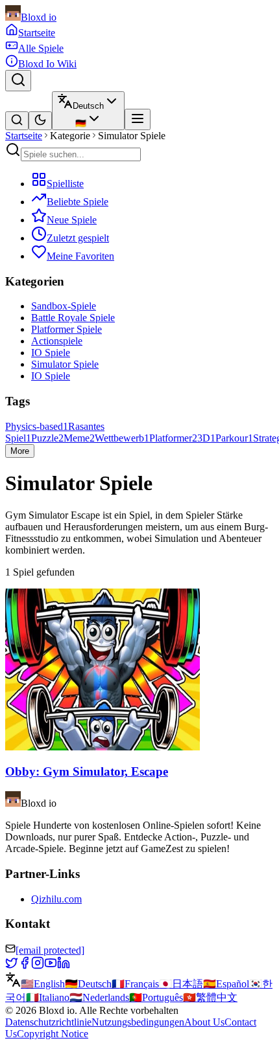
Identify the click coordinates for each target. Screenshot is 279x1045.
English (43, 983)
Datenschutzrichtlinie (48, 1022)
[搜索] (17, 120)
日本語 (181, 983)
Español (226, 983)
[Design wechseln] (40, 120)
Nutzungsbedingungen (137, 1022)
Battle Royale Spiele (73, 317)
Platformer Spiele (66, 329)
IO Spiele (50, 352)
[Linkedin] (63, 965)
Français (135, 983)
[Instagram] (37, 965)
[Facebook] (24, 965)
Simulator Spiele (65, 364)
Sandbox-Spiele (63, 305)
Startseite (23, 135)
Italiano (47, 997)
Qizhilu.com (56, 899)
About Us (204, 1022)
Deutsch (88, 983)
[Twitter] (11, 965)
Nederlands (99, 997)
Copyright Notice (52, 1033)
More (19, 451)
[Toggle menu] (138, 119)
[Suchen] (18, 80)
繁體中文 (210, 997)
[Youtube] (50, 965)
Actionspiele (56, 340)
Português (156, 997)
